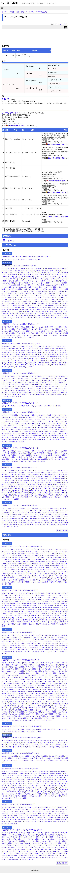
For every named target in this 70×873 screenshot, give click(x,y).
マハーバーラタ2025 (54, 419)
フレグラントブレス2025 (48, 289)
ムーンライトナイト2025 (20, 595)
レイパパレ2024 (18, 712)
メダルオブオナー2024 (40, 843)
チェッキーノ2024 (50, 855)
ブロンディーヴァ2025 (20, 491)
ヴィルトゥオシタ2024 (57, 771)
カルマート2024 (17, 786)
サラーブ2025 (58, 607)
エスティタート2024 (32, 714)
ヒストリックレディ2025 (40, 301)
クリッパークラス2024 (26, 740)
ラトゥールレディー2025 (31, 382)
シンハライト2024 (13, 683)
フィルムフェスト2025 (41, 637)
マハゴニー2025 (40, 419)
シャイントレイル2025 (17, 645)
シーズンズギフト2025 (33, 643)
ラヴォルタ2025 (35, 384)
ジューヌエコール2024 (29, 851)
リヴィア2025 (49, 293)
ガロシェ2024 (29, 786)
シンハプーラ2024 (18, 679)
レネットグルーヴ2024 (14, 839)
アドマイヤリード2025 (51, 268)
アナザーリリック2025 (34, 599)
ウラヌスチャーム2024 (29, 669)
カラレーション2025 (29, 605)
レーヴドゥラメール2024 (18, 809)
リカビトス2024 (28, 710)
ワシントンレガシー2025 (40, 327)
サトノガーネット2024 (16, 790)
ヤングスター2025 (50, 287)
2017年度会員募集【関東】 (57, 144)
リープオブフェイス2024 (51, 781)
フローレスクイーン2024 (15, 779)
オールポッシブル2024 (9, 773)
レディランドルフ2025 (20, 359)
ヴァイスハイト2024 (24, 706)
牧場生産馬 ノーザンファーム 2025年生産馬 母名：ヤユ (20, 403)
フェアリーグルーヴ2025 (43, 476)
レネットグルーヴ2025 (37, 359)
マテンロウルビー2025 (51, 417)
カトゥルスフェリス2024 (47, 851)
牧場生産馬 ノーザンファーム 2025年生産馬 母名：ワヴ (20, 324)
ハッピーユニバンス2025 (50, 508)
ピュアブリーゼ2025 (54, 316)
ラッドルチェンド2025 (49, 277)
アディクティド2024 (52, 663)
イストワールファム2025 (59, 601)
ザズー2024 (47, 813)
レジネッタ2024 (18, 784)
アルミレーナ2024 (60, 845)
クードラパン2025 (38, 593)
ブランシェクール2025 (26, 487)
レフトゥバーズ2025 (54, 359)
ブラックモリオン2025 (9, 487)
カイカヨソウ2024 (48, 714)
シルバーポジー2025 (21, 561)
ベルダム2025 (37, 297)
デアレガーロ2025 (57, 565)
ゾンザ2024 (59, 853)
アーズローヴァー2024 (36, 663)
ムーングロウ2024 (33, 704)
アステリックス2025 (17, 551)
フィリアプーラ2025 (48, 474)
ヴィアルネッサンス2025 (21, 331)
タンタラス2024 (51, 685)
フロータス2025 (18, 485)
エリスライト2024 (49, 671)
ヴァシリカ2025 (42, 271)
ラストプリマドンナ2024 (15, 745)
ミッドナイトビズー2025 (40, 429)
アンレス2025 (30, 271)
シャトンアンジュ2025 (51, 559)
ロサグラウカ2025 (30, 363)
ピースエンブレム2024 (16, 689)
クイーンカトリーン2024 (40, 771)
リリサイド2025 (17, 299)
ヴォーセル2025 (28, 337)
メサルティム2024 (35, 718)
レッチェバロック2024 (33, 712)
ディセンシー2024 (56, 773)
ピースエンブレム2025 (29, 313)
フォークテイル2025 (8, 480)
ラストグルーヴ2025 (55, 378)
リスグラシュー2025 (28, 388)
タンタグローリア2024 (14, 794)
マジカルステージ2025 (43, 415)
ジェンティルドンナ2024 (12, 851)
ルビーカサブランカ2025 (34, 346)
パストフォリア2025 (31, 514)
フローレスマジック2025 (34, 485)
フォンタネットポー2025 (38, 478)
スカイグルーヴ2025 (27, 611)
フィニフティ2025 (33, 474)
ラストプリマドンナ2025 (54, 595)
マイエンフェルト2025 (26, 415)
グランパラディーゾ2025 (54, 557)
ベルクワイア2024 (30, 821)
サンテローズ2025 (18, 609)
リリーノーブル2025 (18, 394)
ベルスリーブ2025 (52, 453)
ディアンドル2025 (21, 614)
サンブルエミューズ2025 (15, 643)
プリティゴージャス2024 (37, 693)
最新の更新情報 (62, 530)
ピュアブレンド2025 (41, 524)
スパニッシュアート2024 (10, 771)
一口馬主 (11, 12)
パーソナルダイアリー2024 (42, 777)
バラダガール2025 (19, 512)
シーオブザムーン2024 (59, 849)
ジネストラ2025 (52, 561)
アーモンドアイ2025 (51, 599)
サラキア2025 (47, 607)
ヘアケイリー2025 (13, 309)
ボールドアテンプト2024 (18, 796)
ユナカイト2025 (37, 406)
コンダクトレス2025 (43, 635)
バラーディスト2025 (34, 512)
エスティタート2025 (8, 635)
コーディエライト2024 (26, 773)
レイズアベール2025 (58, 348)
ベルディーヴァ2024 (45, 821)
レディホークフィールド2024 (58, 747)
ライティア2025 (21, 376)
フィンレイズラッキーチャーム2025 (33, 281)
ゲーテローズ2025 (19, 559)
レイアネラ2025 (44, 348)
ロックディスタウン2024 (15, 731)
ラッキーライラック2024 (23, 845)
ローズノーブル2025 (59, 365)
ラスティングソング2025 (38, 378)
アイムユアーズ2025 (26, 275)
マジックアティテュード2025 (54, 297)
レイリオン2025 (39, 285)
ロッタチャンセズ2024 (49, 784)
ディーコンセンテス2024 (47, 687)
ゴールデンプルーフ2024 (30, 853)
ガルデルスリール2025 (55, 291)
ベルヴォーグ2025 (25, 455)
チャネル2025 (63, 289)
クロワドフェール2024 (9, 677)
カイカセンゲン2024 (17, 714)
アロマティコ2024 (8, 847)
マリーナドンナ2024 (32, 841)
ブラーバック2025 (58, 487)
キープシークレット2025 (12, 605)
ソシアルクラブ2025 (47, 563)
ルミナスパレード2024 (31, 837)
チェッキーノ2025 (28, 565)
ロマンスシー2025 (13, 295)
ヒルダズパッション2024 (50, 689)
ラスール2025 (33, 624)
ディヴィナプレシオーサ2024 (21, 775)
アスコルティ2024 (58, 833)
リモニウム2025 (17, 311)
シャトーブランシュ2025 (34, 609)
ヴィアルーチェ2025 (38, 331)
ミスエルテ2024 (47, 841)
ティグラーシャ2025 (42, 565)
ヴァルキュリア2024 (61, 704)
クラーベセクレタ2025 (49, 555)
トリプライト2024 (48, 857)
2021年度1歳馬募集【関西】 (57, 181)
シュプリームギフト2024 (41, 849)
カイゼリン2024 (24, 677)
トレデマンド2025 (22, 283)
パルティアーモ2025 (29, 516)
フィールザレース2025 (25, 476)
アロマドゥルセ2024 (37, 665)
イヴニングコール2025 (49, 553)
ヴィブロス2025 (32, 333)
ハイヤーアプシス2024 (11, 777)
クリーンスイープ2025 (14, 607)
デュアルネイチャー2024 (32, 794)
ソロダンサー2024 (42, 773)
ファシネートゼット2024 (35, 697)
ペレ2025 (19, 457)
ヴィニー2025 (20, 333)
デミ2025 (25, 309)
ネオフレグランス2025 (59, 635)
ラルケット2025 (22, 384)
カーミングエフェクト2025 (22, 287)
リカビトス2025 (14, 388)
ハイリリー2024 (26, 777)
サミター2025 (37, 287)
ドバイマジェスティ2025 (17, 570)
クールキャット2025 (21, 597)
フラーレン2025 (9, 482)
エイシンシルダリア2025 (20, 316)
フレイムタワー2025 (36, 482)
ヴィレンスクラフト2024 (15, 841)
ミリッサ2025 (6, 433)
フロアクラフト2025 (14, 289)
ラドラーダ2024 (41, 708)
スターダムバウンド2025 (23, 297)
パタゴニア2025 (45, 514)
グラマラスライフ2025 (53, 593)
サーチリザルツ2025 (10, 275)
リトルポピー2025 (22, 549)
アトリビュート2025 (18, 599)
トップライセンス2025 (37, 549)
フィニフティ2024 (38, 700)
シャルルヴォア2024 (39, 747)
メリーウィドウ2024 (46, 743)
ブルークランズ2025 (51, 489)
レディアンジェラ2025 (50, 354)
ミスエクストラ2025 (31, 299)
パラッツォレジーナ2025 (26, 291)
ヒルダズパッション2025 (40, 520)
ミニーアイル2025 (28, 431)
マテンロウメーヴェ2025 (34, 417)
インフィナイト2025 (32, 553)
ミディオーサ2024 (60, 841)
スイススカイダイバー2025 (55, 285)
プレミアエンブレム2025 (38, 497)
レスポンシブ (62, 24)
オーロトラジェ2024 (45, 669)
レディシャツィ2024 (35, 796)
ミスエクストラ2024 (52, 700)
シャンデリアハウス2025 (21, 301)
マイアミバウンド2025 (9, 415)
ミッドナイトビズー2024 (51, 702)
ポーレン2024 (44, 745)
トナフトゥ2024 (18, 729)
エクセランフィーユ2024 (55, 847)
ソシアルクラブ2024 (47, 853)
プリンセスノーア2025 (51, 493)
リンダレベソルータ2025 (35, 394)
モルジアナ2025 (12, 439)
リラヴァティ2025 (25, 392)
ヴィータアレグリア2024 (42, 706)
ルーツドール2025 (13, 348)
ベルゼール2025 (21, 624)
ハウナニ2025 (29, 311)
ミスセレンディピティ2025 (52, 425)
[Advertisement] (35, 36)
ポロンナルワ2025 (25, 461)
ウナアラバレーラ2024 (50, 667)
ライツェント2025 (8, 376)
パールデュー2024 (50, 691)
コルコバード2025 (46, 641)
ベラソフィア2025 (10, 453)
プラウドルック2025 (52, 491)
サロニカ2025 (19, 271)
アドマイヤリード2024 (33, 667)
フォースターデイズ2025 (26, 480)
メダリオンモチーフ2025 (34, 435)
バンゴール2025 (45, 570)
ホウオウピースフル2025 (32, 457)
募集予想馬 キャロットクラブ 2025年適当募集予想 (18, 804)
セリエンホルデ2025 (31, 563)
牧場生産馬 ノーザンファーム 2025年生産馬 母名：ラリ (20, 373)
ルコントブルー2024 (14, 747)
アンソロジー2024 (52, 665)
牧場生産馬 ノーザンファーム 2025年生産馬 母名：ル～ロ (21, 343)
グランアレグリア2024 (47, 835)
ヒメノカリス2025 (24, 572)
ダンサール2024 (37, 855)
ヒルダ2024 (41, 716)
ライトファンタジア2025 (52, 309)
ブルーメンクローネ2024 (54, 697)
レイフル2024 (6, 712)
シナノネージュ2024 (48, 790)
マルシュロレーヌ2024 (33, 702)
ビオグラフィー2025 (57, 520)
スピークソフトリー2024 (35, 685)
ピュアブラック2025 (10, 524)
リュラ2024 (17, 710)
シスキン (6, 99)
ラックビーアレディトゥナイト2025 (25, 318)
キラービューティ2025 (31, 555)
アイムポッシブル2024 (9, 833)
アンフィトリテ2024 (8, 663)
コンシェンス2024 (13, 675)
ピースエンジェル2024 (33, 729)
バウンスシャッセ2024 (19, 693)
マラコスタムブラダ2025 (20, 421)
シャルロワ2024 (62, 790)
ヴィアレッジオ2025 (61, 318)
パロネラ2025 (41, 291)
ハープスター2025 (36, 510)
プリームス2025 (35, 495)
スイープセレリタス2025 (10, 611)
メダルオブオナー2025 (51, 435)
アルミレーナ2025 (32, 551)
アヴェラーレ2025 (28, 601)
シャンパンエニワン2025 (12, 285)
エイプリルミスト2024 (37, 847)
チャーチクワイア (10, 113)
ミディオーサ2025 (13, 431)
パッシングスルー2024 (34, 691)
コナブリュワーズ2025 (34, 559)
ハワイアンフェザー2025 (20, 510)
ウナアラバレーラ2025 (22, 293)
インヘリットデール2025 (12, 603)
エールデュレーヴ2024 (11, 817)
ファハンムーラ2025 (34, 259)
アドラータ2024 (49, 788)
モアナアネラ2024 (56, 843)
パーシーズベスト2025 (59, 283)
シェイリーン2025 (10, 291)
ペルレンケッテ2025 (21, 639)
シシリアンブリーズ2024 (44, 760)
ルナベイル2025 (18, 346)
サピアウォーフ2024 (27, 720)
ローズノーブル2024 (58, 710)
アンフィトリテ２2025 (34, 268)
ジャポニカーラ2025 (51, 609)
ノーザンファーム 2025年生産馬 (36, 12)
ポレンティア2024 (32, 745)
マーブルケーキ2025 (55, 423)
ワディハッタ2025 (56, 327)
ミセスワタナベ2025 (55, 427)
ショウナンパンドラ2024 (12, 743)
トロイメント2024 (50, 775)
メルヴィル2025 (15, 437)
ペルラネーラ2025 (42, 311)
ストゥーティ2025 (33, 645)
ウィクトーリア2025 (29, 603)
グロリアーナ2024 (13, 853)
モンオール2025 (25, 439)
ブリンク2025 (37, 489)
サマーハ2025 (54, 271)
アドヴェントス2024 (24, 807)
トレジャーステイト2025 (37, 614)
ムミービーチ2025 (32, 433)
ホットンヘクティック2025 (52, 457)
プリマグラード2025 (17, 307)
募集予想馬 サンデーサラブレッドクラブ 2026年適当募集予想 (22, 546)
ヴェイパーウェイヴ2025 (51, 305)
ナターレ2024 (63, 775)
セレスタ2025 (20, 268)
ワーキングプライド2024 (52, 796)
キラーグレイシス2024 (49, 673)
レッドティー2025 (50, 352)
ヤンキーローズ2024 (48, 839)
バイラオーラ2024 (49, 718)
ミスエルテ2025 (35, 425)
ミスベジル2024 (47, 704)
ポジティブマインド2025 (57, 459)
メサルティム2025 (57, 637)
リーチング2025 (15, 396)
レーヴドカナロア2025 (54, 361)
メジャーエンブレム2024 (23, 843)
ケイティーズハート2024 (40, 677)
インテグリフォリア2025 (15, 553)
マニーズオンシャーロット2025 (22, 419)
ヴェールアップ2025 (14, 337)
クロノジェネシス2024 (30, 835)
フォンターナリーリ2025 (57, 478)
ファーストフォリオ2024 (55, 693)
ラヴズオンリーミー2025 (51, 384)
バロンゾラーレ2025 (50, 512)
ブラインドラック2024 (33, 779)
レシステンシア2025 (34, 350)
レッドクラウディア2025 (34, 352)
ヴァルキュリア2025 (35, 329)
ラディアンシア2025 (14, 382)
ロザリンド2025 (44, 363)
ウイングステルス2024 (33, 671)
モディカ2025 (41, 437)
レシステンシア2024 (50, 712)
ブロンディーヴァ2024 (22, 700)
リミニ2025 (31, 390)
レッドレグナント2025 (17, 354)
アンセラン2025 (14, 601)
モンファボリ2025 (39, 439)
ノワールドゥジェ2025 (54, 614)
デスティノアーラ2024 (9, 823)
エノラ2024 (27, 747)
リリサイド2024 (12, 811)
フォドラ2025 (6, 478)
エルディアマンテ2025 (37, 316)
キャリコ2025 (14, 313)
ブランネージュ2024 (50, 779)
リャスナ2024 (24, 811)
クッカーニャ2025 (45, 313)
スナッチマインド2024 (29, 743)
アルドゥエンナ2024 (17, 667)
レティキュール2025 (34, 354)
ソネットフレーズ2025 (49, 645)
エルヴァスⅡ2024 (13, 669)
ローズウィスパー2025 (42, 365)
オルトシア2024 (41, 786)
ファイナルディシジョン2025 (44, 470)
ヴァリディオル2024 (20, 798)
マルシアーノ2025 (8, 268)
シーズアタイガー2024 (51, 679)
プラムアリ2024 (54, 695)
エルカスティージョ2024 (15, 671)
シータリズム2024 (10, 792)
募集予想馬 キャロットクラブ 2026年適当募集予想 (18, 632)
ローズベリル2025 (8, 367)
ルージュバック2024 (42, 710)
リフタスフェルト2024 (33, 781)
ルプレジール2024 (49, 729)
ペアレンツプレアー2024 (15, 781)
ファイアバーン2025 (8, 470)
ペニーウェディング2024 (44, 720)
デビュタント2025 (19, 259)
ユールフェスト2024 (10, 760)
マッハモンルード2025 (16, 417)
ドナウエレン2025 (52, 567)
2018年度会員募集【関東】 (57, 158)
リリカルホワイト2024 (26, 760)
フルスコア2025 (21, 482)
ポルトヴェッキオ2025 (30, 289)
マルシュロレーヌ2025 (29, 423)
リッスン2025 (57, 388)
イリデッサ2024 (12, 720)
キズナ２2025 (6, 259)
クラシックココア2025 (33, 305)
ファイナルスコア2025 (25, 470)
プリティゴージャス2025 (60, 273)
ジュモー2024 (26, 683)
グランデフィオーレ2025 (26, 635)
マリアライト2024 (19, 704)
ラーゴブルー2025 (36, 386)
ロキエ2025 (18, 363)
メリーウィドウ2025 (37, 595)
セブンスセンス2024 (43, 792)
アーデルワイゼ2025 (23, 593)
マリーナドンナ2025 (17, 305)
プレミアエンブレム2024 (17, 857)
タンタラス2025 (14, 565)
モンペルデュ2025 (53, 439)
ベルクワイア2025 (38, 453)
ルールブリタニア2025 (29, 348)
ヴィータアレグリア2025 (30, 335)
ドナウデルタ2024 (13, 859)
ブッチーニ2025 (59, 485)
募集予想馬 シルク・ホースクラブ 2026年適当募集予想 (20, 590)
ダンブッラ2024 (32, 819)
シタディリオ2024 (39, 683)
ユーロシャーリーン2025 (30, 295)
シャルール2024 (29, 716)
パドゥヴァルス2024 (20, 718)
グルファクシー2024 (55, 786)
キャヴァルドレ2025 (32, 279)
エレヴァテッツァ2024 (14, 837)
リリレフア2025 (51, 392)
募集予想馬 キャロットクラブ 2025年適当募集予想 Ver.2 (20, 660)
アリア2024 (20, 788)
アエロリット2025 (53, 549)
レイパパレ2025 (7, 350)
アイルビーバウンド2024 (20, 665)
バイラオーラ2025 (10, 637)
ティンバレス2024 (30, 687)
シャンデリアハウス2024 (23, 849)
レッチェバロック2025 (47, 307)
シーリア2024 (49, 681)
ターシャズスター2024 (14, 687)
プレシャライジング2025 (20, 497)
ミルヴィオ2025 (37, 293)
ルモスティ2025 (14, 281)
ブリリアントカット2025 (23, 489)
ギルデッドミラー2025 (59, 603)
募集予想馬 (20, 12)
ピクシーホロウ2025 (61, 522)
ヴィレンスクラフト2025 (12, 335)
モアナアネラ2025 (29, 437)
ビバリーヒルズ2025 (25, 522)
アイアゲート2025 (36, 597)
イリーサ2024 (6, 729)
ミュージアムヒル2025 (57, 431)
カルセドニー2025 (36, 309)
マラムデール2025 (36, 421)
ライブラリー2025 (35, 376)
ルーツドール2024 (48, 837)
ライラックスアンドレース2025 (53, 376)
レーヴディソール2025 (47, 295)
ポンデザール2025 (39, 461)
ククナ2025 (34, 641)
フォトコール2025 (59, 476)
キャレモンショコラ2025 (54, 275)
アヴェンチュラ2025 (37, 639)
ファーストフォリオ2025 (17, 474)
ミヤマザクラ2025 (42, 431)
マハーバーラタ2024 (17, 702)
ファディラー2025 (52, 472)
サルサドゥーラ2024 (32, 790)
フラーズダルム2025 (60, 480)
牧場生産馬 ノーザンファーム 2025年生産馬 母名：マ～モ (21, 412)
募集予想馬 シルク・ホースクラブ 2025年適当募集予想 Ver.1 (22, 738)
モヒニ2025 (52, 437)
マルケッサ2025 (52, 281)
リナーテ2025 (20, 390)
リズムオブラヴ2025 (44, 388)
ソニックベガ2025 (55, 611)
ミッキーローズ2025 (23, 429)
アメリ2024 (48, 845)
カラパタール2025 (44, 603)
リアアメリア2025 (50, 386)
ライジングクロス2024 (33, 731)
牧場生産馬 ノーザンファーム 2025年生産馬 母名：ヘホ (20, 448)
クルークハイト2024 (32, 673)
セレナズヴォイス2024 (39, 756)
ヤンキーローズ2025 (8, 406)
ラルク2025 (11, 384)
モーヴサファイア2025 (16, 441)
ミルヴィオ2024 (7, 843)
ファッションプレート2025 (35, 472)
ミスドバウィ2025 (41, 427)
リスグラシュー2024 (55, 708)
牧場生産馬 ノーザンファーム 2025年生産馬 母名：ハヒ (20, 505)
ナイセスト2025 (32, 570)
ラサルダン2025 (23, 378)
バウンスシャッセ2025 (51, 510)
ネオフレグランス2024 (14, 716)
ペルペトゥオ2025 (60, 455)
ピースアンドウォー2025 (59, 524)
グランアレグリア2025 (36, 557)
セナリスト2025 (17, 563)
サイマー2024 (25, 771)
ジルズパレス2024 (48, 815)
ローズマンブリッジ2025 (24, 367)
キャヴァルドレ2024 (17, 673)
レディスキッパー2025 (19, 356)
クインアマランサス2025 (46, 605)
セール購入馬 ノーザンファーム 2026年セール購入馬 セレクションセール (26, 256)
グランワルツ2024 (46, 819)
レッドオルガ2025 (18, 352)
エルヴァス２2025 (56, 301)
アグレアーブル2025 (51, 597)
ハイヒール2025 (7, 508)
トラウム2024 (37, 775)
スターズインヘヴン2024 (26, 792)
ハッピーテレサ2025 (32, 508)
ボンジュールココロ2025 (38, 459)
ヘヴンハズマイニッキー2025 (13, 279)
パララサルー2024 (49, 794)
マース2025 (42, 423)
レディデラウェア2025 (36, 356)
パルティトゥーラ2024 (17, 691)
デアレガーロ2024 (33, 857)
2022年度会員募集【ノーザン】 (58, 192)
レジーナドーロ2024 (32, 784)
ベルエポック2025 (24, 453)
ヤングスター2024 (10, 706)
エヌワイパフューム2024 (34, 788)
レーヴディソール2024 (31, 839)
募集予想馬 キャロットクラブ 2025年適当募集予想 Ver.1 (20, 753)
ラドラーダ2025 (47, 382)
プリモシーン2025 (36, 493)
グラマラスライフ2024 (43, 740)
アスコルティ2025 (33, 277)
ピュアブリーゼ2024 (32, 689)
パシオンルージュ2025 (14, 514)
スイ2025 (63, 609)
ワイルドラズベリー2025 (10, 327)
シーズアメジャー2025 (22, 273)
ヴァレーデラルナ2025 (51, 329)
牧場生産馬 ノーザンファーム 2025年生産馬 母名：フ (19, 467)
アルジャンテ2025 (8, 593)
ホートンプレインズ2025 (20, 459)
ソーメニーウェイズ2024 (55, 683)
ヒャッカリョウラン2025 (21, 520)
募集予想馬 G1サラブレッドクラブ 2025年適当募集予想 (20, 768)
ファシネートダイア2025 (15, 472)
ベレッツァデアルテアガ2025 (42, 455)
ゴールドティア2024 (45, 675)
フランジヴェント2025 (48, 279)
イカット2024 (22, 663)
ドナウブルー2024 (28, 859)
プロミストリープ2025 (11, 499)
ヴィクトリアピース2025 (48, 299)
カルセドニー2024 (60, 675)
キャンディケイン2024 (9, 740)
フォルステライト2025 (20, 478)
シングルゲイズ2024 (18, 681)
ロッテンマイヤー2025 (11, 365)
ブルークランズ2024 (40, 695)
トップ (4, 12)
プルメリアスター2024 (23, 695)
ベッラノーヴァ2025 (45, 318)
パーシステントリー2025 (18, 518)
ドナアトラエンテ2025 (36, 567)
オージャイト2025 (56, 311)
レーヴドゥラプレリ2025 (37, 361)
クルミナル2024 (55, 677)
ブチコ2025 (48, 485)
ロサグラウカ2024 (15, 835)
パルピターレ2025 (32, 307)
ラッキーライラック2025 (18, 380)
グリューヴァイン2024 (29, 675)
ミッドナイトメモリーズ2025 (40, 283)
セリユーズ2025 (41, 611)
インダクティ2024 (22, 847)
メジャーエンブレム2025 (15, 435)
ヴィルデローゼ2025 (61, 333)
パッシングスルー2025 (60, 514)
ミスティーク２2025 (52, 303)
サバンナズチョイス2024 (34, 679)
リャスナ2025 (26, 285)
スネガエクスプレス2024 (17, 685)
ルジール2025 (39, 275)
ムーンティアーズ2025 (47, 433)
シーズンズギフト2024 (34, 681)
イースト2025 (63, 277)
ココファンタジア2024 (9, 756)
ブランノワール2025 (43, 487)
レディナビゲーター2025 (54, 356)
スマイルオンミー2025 (36, 303)
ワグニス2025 (22, 303)
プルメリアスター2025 (50, 495)
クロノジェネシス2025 (19, 557)
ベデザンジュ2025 (8, 549)
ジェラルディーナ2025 (37, 561)
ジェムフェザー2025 (50, 643)
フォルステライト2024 (17, 697)
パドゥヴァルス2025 (24, 637)
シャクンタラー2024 (60, 740)
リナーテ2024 (37, 845)
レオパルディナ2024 (54, 716)
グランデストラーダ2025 (32, 607)
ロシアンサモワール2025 (59, 363)
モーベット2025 (9, 622)
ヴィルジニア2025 (46, 333)
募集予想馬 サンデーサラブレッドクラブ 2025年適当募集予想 (22, 726)
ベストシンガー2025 (44, 451)
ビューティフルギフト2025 (41, 273)
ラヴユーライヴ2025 (21, 386)
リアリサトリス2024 (27, 708)
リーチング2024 (12, 708)
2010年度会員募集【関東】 (17, 125)
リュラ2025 (12, 392)
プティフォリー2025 (18, 277)
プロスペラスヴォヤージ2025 (58, 497)
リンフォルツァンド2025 (54, 394)
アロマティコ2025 (46, 551)
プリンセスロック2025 (20, 495)
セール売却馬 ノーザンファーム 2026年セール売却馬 (19, 266)
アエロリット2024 (44, 833)
